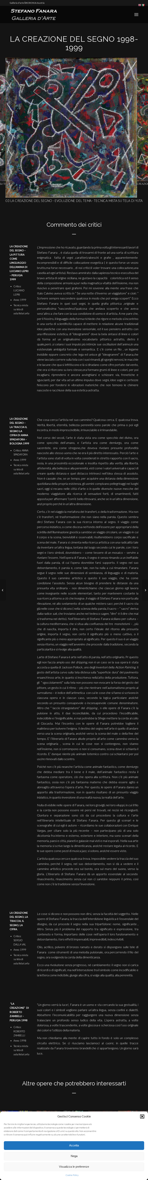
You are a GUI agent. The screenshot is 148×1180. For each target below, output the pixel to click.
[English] (140, 4)
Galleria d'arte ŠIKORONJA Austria (27, 3)
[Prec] (8, 122)
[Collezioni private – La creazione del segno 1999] (3, 590)
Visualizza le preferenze (74, 1166)
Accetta (74, 1145)
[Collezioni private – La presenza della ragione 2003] (145, 590)
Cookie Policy (72, 1175)
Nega (74, 1156)
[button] (142, 1116)
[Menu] (136, 14)
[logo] (36, 14)
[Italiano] (143, 4)
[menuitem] (136, 14)
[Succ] (139, 122)
